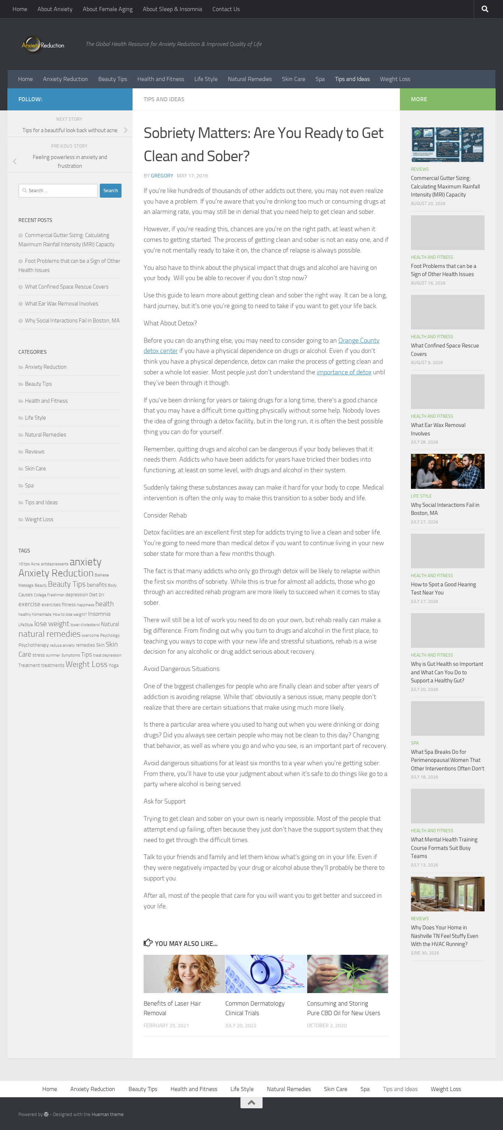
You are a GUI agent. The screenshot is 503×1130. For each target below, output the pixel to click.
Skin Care (293, 78)
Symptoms (70, 655)
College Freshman (49, 595)
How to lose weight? (70, 614)
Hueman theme (108, 1114)
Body (112, 585)
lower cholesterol (85, 624)
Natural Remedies (250, 78)
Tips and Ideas (352, 78)
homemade (42, 614)
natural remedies (49, 634)
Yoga (114, 665)
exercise (29, 604)
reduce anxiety (62, 645)
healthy (24, 614)
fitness (69, 604)
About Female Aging (108, 9)
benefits (97, 585)
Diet (93, 594)
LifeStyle (25, 624)
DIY (102, 595)
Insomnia (99, 614)
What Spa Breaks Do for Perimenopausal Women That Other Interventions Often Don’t (447, 760)
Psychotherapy (33, 645)
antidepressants (54, 564)
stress (38, 655)
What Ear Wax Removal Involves (61, 303)
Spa (320, 78)
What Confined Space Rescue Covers (67, 286)
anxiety (86, 561)
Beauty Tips (112, 78)
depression (77, 594)
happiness (85, 605)
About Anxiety (55, 9)
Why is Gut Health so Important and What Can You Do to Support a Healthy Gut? (447, 672)
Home (20, 9)
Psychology (110, 635)
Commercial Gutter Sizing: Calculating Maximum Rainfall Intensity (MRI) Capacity (445, 186)
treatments (52, 665)
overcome (90, 635)
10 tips (24, 564)
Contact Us (226, 9)
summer (53, 655)
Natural (110, 624)
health (104, 604)
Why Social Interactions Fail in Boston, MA (72, 320)
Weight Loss (395, 78)
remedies (85, 645)
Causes (25, 594)
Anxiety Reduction (65, 78)
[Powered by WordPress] (46, 1114)
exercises (51, 604)
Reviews (35, 451)
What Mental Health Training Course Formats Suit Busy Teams (444, 847)
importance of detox (344, 372)
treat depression (107, 655)
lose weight (51, 623)
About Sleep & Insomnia (172, 9)
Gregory (162, 176)
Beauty (41, 585)
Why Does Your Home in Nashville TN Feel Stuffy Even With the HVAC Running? (444, 935)
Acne (35, 564)
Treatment (29, 665)
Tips (86, 654)
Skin (100, 645)
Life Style (206, 78)
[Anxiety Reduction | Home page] (48, 44)
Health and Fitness (160, 78)
